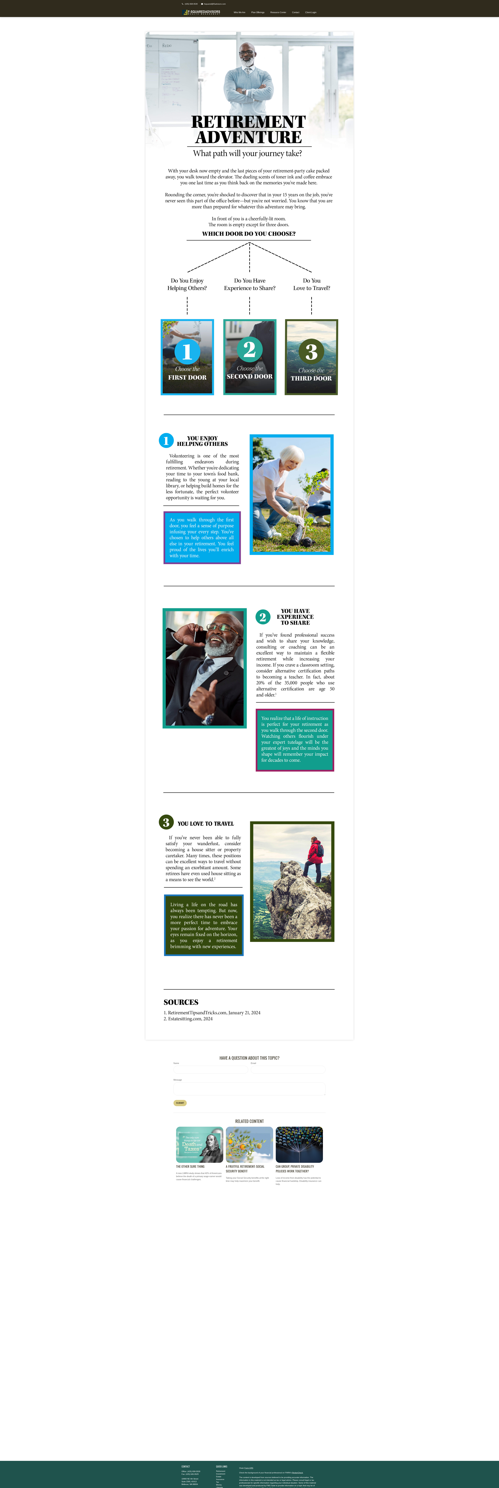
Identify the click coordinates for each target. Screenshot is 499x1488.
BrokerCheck (297, 1473)
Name (176, 1063)
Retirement (220, 1471)
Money (219, 1485)
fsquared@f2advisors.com (215, 4)
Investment (220, 1474)
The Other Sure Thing (190, 1166)
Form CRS (248, 1468)
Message (177, 1080)
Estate (218, 1477)
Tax (217, 1482)
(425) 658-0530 (191, 4)
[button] (239, 12)
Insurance (220, 1479)
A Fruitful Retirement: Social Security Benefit (245, 1168)
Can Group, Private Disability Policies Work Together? (295, 1168)
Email (253, 1063)
